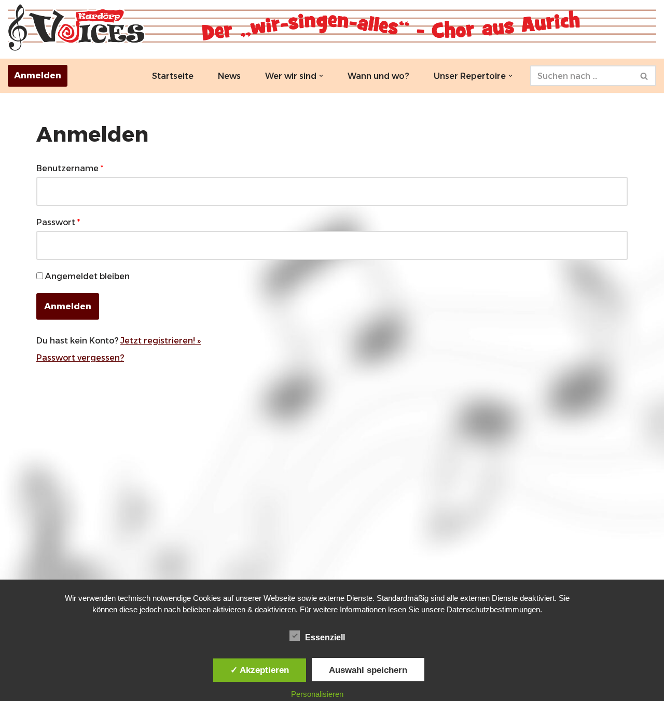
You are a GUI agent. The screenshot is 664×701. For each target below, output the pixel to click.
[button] (321, 76)
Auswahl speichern (368, 670)
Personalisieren (317, 694)
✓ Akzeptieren (259, 670)
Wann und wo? (378, 76)
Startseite (172, 76)
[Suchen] (644, 75)
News (229, 76)
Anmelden (37, 75)
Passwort (58, 222)
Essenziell (325, 637)
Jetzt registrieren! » (160, 341)
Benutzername (69, 168)
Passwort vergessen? (80, 358)
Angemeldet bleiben (87, 276)
